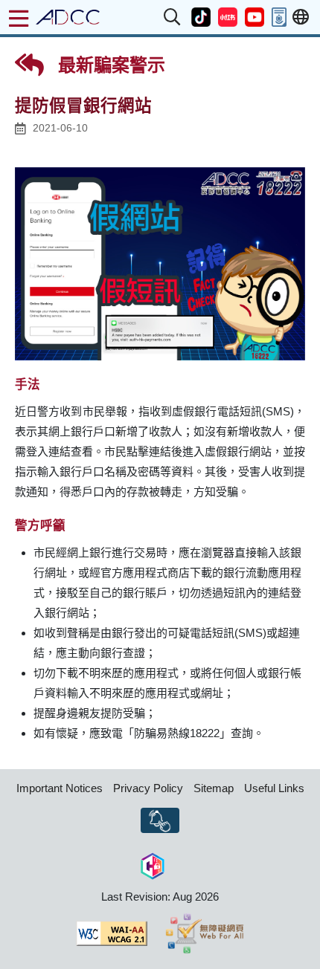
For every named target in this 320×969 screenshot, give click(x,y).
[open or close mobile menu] (18, 18)
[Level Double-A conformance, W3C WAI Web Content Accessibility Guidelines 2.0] (111, 933)
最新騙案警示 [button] (109, 65)
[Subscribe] (160, 820)
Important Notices (59, 788)
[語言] (300, 17)
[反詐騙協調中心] (68, 17)
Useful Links (274, 788)
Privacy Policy (148, 788)
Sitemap (213, 788)
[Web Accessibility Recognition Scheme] (205, 933)
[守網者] (152, 864)
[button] (172, 17)
